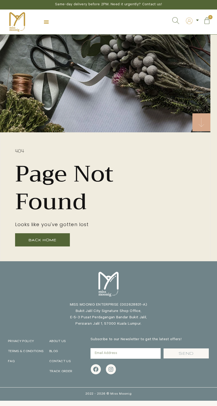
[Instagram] (111, 369)
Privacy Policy (21, 341)
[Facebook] (96, 369)
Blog (53, 351)
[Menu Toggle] (46, 22)
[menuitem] (189, 20)
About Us (57, 341)
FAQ (11, 361)
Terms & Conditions (25, 351)
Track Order (60, 372)
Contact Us (60, 361)
